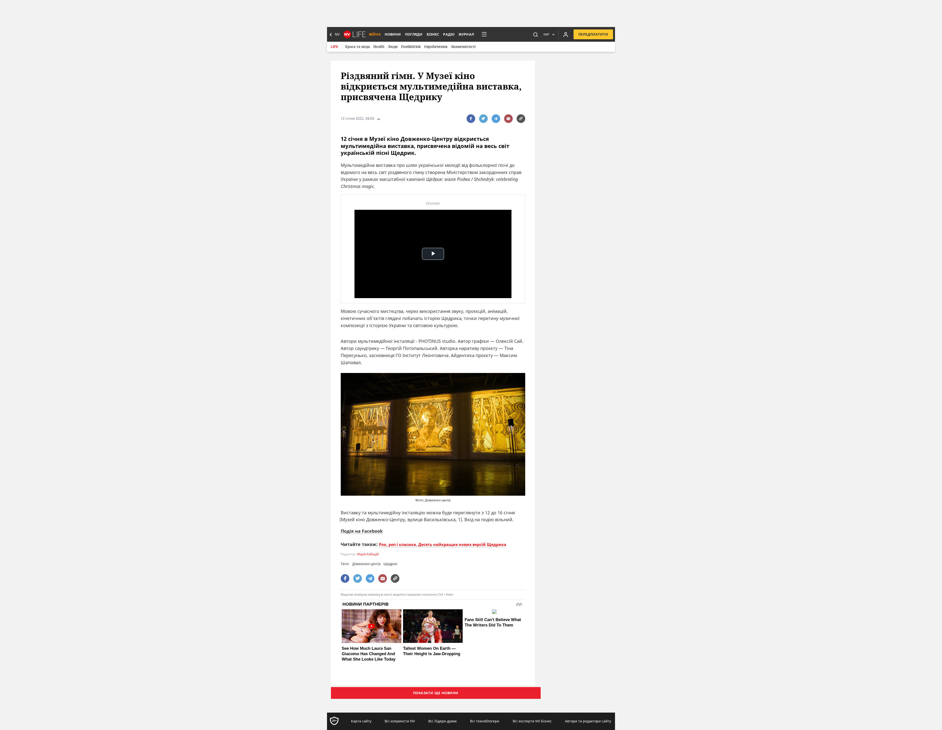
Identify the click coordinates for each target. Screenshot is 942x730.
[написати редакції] (508, 118)
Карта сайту (361, 721)
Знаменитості (463, 46)
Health (378, 46)
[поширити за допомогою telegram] (496, 118)
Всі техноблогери (484, 721)
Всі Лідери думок (442, 721)
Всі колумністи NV (400, 721)
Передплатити (593, 34)
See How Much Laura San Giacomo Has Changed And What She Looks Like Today (368, 654)
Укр (546, 34)
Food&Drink (411, 46)
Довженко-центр (366, 563)
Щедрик (390, 563)
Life (334, 46)
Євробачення (435, 46)
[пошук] (535, 34)
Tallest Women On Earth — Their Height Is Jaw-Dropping (431, 651)
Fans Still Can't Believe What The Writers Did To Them (493, 622)
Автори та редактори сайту (588, 721)
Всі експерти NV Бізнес (532, 721)
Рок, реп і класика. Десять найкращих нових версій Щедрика (442, 544)
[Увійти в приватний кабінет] (566, 34)
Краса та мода (357, 46)
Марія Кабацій (368, 554)
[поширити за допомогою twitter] (483, 118)
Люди (393, 46)
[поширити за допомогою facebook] (471, 118)
